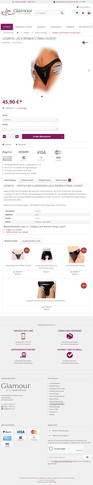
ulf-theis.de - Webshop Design (49, 482)
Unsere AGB (53, 409)
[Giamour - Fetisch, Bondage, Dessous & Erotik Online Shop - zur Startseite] (17, 16)
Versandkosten (42, 478)
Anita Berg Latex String (75, 265)
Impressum (53, 412)
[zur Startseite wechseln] (18, 32)
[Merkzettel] (77, 12)
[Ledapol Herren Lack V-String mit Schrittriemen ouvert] (46, 289)
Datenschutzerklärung (56, 396)
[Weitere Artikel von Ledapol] (86, 42)
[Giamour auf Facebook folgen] (50, 431)
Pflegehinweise (45, 180)
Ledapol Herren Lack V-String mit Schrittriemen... (46, 301)
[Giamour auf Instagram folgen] (50, 436)
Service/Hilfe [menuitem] (83, 7)
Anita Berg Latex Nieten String (18, 265)
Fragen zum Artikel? (13, 230)
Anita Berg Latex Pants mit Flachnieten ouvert (46, 266)
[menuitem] (49, 12)
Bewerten (22, 144)
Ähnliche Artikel (10, 241)
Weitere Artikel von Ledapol (16, 232)
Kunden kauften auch (31, 241)
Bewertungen (63, 180)
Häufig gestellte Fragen (57, 389)
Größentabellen (27, 180)
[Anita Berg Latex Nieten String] (18, 254)
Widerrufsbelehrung (56, 402)
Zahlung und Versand (56, 391)
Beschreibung (10, 180)
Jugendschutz (53, 399)
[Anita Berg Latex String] (75, 254)
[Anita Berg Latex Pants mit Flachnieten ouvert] (46, 254)
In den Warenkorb (41, 136)
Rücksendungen (54, 407)
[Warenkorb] (89, 12)
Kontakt (51, 414)
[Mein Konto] (83, 12)
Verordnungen (54, 394)
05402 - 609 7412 (28, 2)
